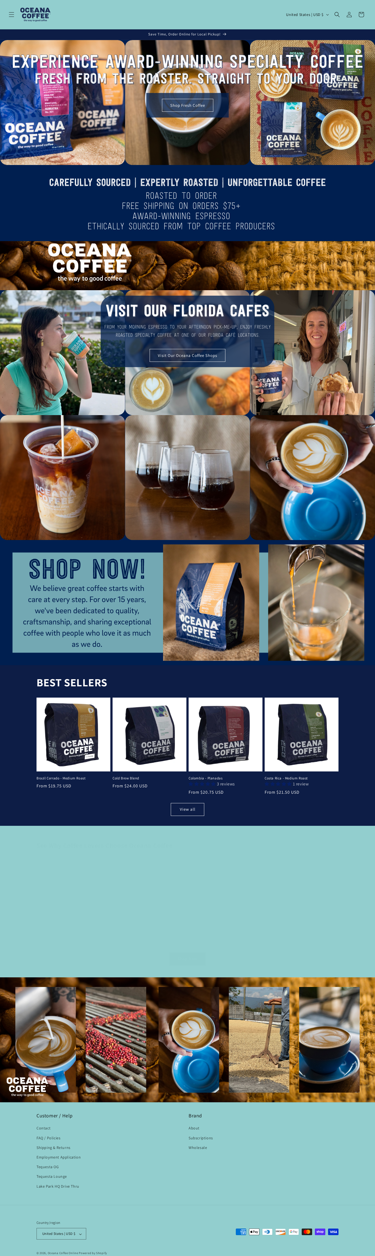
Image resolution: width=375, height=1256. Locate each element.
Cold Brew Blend (126, 778)
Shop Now (187, 958)
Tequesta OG (48, 1167)
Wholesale (198, 1147)
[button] (11, 15)
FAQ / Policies (48, 1137)
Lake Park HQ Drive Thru (58, 1186)
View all (187, 809)
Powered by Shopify (93, 1253)
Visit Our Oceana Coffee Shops (187, 355)
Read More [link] (83, 936)
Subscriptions (201, 1137)
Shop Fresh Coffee (187, 105)
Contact (44, 1128)
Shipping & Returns (54, 1147)
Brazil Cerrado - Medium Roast (61, 778)
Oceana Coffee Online (63, 1253)
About (194, 1128)
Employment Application (59, 1157)
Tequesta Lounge (52, 1176)
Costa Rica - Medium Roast (286, 778)
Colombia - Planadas (205, 778)
